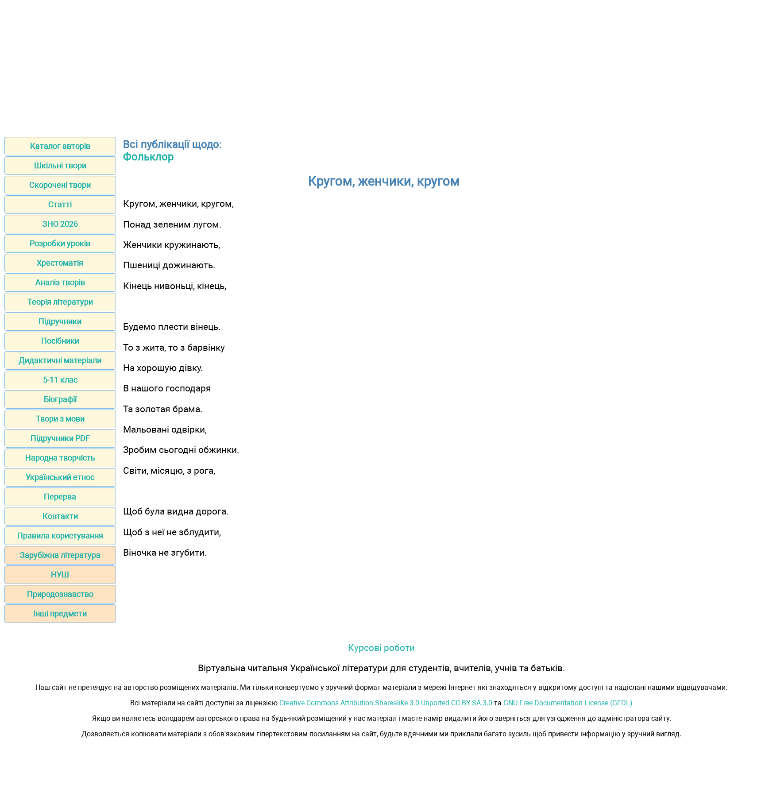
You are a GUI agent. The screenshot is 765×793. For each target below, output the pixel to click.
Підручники (60, 321)
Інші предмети (60, 613)
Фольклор (148, 157)
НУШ (60, 574)
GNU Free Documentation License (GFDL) (568, 703)
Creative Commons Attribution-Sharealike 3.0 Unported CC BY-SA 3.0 (385, 703)
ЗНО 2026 (60, 223)
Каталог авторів (60, 146)
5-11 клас (60, 379)
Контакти (60, 516)
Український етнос (60, 477)
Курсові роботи (381, 647)
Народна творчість (60, 457)
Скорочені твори (60, 185)
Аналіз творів (60, 282)
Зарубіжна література (60, 555)
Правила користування (60, 535)
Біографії (60, 399)
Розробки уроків (60, 243)
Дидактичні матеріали (60, 360)
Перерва (60, 496)
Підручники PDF (60, 438)
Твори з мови (60, 418)
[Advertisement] (382, 66)
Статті (60, 204)
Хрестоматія (60, 262)
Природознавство (60, 594)
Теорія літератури (60, 301)
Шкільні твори (60, 165)
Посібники (60, 340)
